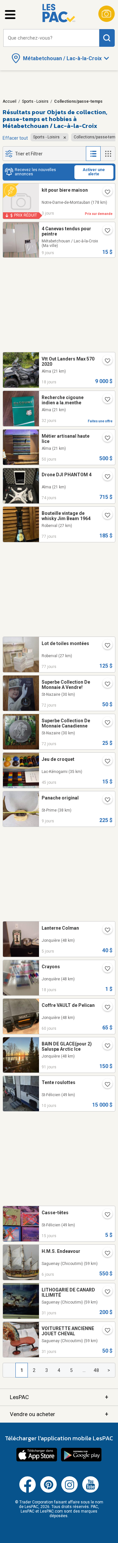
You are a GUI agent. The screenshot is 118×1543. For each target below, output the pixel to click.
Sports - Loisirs (35, 101)
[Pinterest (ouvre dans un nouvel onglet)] (48, 1491)
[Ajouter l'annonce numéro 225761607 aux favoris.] (105, 1253)
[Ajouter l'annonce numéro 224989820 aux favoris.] (105, 192)
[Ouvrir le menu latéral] (10, 15)
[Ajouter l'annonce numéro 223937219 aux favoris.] (105, 438)
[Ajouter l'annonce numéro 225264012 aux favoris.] (105, 361)
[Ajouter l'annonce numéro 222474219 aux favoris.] (105, 930)
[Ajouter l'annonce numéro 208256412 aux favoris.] (105, 1330)
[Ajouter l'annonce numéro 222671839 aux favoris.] (105, 1046)
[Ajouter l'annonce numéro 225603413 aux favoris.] (105, 1084)
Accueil (9, 101)
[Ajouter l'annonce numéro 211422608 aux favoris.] (105, 761)
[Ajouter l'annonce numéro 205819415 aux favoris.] (105, 646)
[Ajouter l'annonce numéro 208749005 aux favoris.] (105, 1215)
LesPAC (59, 1397)
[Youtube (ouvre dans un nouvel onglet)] (90, 1491)
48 (96, 1370)
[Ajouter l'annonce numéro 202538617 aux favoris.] (105, 723)
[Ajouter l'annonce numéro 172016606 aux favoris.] (105, 515)
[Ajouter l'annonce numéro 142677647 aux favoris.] (105, 800)
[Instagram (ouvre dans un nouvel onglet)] (69, 1491)
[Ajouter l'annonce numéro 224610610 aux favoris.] (105, 400)
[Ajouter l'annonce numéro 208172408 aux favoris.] (105, 1292)
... (84, 1370)
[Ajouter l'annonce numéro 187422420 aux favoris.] (105, 231)
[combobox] (51, 38)
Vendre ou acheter (59, 1414)
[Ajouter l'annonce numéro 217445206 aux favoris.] (105, 1007)
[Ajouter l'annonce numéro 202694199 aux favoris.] (105, 684)
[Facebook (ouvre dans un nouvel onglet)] (27, 1491)
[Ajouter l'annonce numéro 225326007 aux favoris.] (105, 969)
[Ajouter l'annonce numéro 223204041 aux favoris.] (105, 477)
